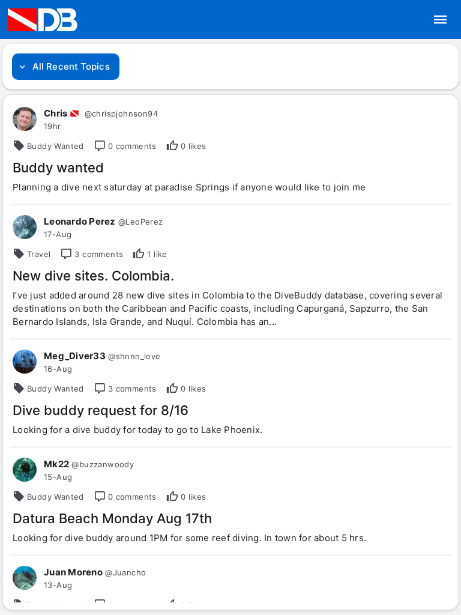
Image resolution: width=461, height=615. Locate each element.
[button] (440, 20)
